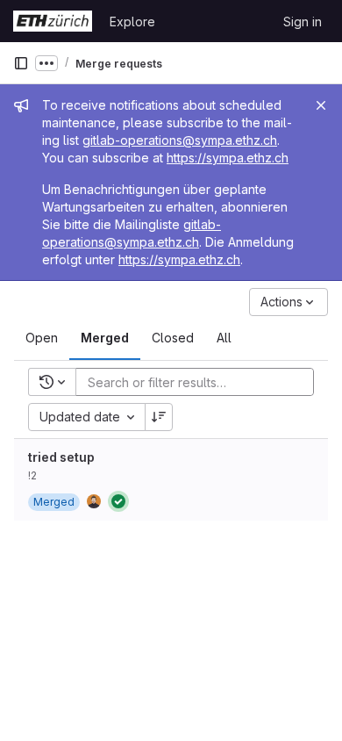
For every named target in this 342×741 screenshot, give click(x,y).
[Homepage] (53, 21)
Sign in (302, 21)
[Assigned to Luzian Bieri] (94, 501)
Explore (132, 21)
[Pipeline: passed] (118, 501)
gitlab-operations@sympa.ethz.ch (179, 140)
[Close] (320, 105)
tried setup (61, 457)
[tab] (41, 338)
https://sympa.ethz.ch (228, 157)
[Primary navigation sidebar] (21, 63)
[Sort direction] (159, 417)
